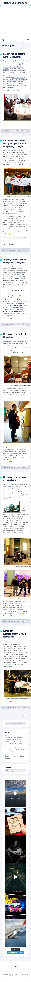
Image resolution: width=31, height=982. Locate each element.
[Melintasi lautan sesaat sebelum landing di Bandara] (15, 933)
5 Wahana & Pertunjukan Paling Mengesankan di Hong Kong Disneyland (15, 143)
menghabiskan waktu (18, 77)
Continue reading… (8, 125)
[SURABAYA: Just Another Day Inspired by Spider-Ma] (15, 793)
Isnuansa (17, 351)
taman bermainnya (8, 87)
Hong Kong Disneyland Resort (16, 79)
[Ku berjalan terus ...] (15, 877)
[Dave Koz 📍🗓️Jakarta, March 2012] (15, 849)
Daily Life (13, 131)
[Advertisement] (15, 22)
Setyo (12, 351)
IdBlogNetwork (19, 65)
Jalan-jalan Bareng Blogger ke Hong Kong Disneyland (15, 66)
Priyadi (25, 349)
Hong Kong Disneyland (17, 199)
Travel (23, 131)
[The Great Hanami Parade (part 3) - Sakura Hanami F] (15, 905)
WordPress (15, 975)
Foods (19, 131)
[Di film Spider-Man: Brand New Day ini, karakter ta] (15, 821)
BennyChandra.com (15, 2)
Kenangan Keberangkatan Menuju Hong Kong (14, 633)
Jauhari (9, 351)
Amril (4, 351)
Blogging (12, 324)
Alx (24, 975)
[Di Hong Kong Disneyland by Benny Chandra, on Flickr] (15, 290)
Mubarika (23, 351)
